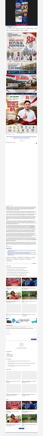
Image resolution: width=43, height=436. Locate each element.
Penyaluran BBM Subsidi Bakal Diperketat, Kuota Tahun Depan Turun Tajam (28, 394)
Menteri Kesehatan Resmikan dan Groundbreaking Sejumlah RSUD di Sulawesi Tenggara (22, 252)
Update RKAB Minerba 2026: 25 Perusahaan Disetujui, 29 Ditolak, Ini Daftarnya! (19, 365)
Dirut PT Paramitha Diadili (14, 257)
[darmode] (37, 27)
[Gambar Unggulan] (21, 142)
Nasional (13, 134)
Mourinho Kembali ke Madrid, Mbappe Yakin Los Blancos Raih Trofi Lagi (28, 288)
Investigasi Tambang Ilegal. (27, 257)
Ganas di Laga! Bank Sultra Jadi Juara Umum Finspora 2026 (13, 314)
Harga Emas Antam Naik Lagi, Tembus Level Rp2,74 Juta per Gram (13, 381)
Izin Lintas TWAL (33, 257)
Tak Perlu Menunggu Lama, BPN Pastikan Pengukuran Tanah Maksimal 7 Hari (17, 270)
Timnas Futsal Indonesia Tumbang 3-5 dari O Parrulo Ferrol (29, 301)
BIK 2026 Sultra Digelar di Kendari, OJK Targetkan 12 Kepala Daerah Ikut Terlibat (29, 381)
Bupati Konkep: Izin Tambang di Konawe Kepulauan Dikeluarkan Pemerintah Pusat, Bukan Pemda (21, 363)
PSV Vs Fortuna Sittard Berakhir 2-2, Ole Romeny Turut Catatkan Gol (28, 314)
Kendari (8, 353)
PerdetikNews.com (8, 134)
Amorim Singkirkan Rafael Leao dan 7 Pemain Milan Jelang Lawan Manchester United (13, 301)
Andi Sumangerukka (10, 354)
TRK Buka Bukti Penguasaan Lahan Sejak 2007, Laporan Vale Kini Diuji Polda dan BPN (12, 394)
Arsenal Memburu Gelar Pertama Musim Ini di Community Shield (12, 288)
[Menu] (6, 27)
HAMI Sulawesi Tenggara (21, 257)
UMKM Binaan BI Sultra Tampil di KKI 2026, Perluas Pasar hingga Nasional (16, 267)
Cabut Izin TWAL (8, 257)
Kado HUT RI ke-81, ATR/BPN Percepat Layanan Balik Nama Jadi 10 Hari (16, 275)
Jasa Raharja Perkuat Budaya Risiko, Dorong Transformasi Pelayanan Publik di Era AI (18, 272)
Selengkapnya (21, 428)
